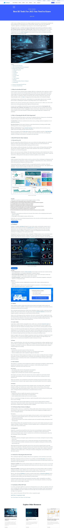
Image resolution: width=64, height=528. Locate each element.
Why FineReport (15, 2)
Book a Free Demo (14, 196)
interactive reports (45, 323)
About (35, 2)
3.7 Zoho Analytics (16, 78)
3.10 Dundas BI (15, 82)
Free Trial (52, 2)
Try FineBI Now (14, 221)
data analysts (43, 458)
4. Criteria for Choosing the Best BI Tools (19, 84)
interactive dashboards (40, 311)
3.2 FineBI (14, 71)
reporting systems (30, 227)
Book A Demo (14, 268)
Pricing (49, 0)
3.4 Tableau (15, 74)
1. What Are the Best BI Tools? (17, 65)
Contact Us (39, 0)
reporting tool (22, 226)
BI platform (23, 473)
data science (26, 131)
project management (24, 32)
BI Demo (58, 0)
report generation (48, 131)
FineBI (35, 195)
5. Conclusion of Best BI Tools (17, 85)
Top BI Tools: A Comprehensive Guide (18, 495)
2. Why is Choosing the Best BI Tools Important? (20, 67)
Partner (44, 0)
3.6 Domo (14, 76)
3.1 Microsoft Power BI (17, 69)
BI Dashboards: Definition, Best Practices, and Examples (53, 520)
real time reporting (27, 271)
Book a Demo (58, 2)
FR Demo (53, 0)
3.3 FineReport (15, 72)
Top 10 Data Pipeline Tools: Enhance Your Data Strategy (20, 497)
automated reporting (28, 127)
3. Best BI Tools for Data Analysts (18, 68)
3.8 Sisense (14, 79)
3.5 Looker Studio (16, 75)
